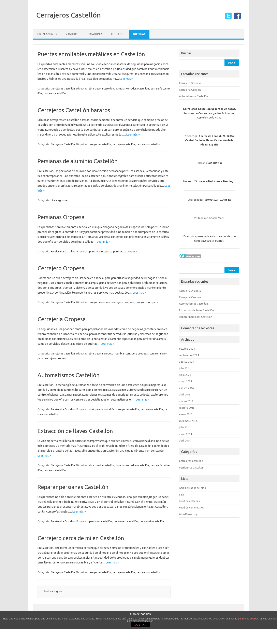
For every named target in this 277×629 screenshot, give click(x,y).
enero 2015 (185, 414)
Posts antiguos (51, 591)
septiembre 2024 (189, 355)
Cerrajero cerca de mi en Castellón (81, 538)
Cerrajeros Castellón (68, 15)
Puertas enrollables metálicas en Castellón (91, 54)
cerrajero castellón (55, 93)
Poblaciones (94, 34)
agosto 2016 (186, 388)
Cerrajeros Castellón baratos (74, 110)
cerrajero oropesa (123, 302)
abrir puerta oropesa (101, 353)
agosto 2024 (186, 361)
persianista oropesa (125, 251)
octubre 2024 (187, 348)
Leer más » (126, 78)
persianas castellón (100, 521)
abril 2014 (185, 440)
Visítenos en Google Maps (209, 217)
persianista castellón (152, 521)
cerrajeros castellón (148, 144)
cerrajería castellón (100, 144)
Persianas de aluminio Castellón (78, 161)
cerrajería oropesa (99, 302)
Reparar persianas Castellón (73, 487)
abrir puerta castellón (101, 88)
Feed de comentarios (191, 507)
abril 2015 (185, 394)
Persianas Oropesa (61, 217)
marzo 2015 (186, 401)
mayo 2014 (185, 434)
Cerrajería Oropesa (62, 319)
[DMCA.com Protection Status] (190, 259)
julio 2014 (184, 427)
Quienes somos (47, 34)
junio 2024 (185, 374)
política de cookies (248, 618)
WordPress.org (188, 514)
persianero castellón (126, 521)
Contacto (118, 34)
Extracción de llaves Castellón (75, 431)
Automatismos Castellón (69, 375)
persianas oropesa (100, 251)
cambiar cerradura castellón (132, 88)
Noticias (139, 34)
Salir (181, 494)
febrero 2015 (186, 407)
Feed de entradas (189, 501)
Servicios (71, 34)
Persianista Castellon (63, 251)
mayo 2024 (185, 381)
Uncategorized (60, 200)
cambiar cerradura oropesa (131, 353)
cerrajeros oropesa (147, 302)
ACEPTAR (140, 625)
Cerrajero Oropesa (61, 268)
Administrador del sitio (192, 487)
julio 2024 (184, 368)
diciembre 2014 (188, 420)
